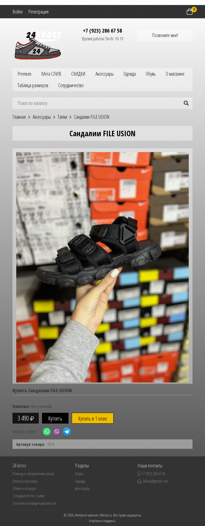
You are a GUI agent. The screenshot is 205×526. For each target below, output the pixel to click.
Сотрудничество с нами (28, 495)
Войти (17, 11)
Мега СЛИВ (51, 73)
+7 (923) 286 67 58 (102, 30)
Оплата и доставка (25, 481)
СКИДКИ (78, 73)
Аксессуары (105, 73)
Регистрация (38, 11)
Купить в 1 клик (92, 418)
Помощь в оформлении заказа (33, 473)
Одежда (130, 73)
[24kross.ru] (40, 44)
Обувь (151, 73)
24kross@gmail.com (155, 481)
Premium (24, 73)
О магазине (175, 73)
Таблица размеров (33, 85)
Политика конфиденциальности (34, 503)
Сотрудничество (71, 85)
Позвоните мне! (165, 35)
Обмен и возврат (24, 488)
